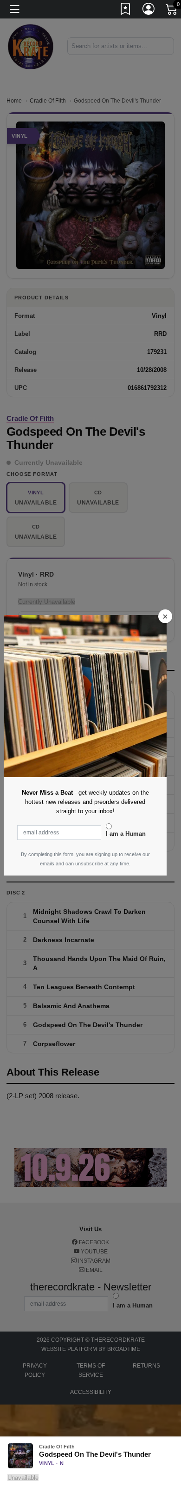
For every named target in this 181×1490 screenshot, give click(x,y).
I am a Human (126, 833)
